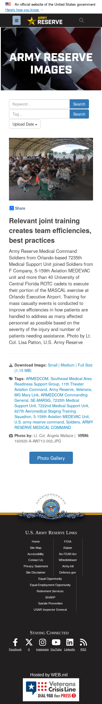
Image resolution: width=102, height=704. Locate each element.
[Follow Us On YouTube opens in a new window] (56, 643)
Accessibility (35, 554)
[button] (25, 10)
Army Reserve (61, 389)
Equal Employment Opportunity (50, 585)
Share (20, 208)
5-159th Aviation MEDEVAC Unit (61, 416)
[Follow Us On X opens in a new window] (29, 643)
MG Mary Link (26, 394)
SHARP (50, 597)
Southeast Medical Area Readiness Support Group (53, 381)
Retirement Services (50, 591)
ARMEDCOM (37, 378)
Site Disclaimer (35, 572)
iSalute (67, 547)
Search (79, 104)
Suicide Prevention (50, 603)
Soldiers (73, 422)
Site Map (35, 547)
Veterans (83, 389)
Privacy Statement (36, 566)
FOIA (67, 541)
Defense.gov (67, 572)
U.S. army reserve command (39, 422)
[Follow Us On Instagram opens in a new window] (42, 643)
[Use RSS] (83, 643)
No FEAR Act (67, 554)
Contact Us (35, 560)
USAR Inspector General (50, 609)
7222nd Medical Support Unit (63, 405)
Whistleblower (68, 560)
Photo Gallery (51, 458)
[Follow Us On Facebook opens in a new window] (15, 643)
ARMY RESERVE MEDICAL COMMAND (53, 424)
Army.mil (67, 566)
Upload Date (24, 124)
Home (36, 541)
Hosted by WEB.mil (49, 675)
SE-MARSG (40, 400)
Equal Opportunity (50, 578)
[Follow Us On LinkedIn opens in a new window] (69, 643)
